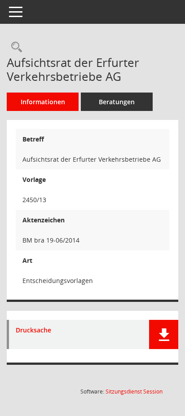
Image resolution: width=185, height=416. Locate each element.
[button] (163, 334)
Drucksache (33, 330)
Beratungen (117, 101)
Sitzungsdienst (134, 391)
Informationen (43, 101)
